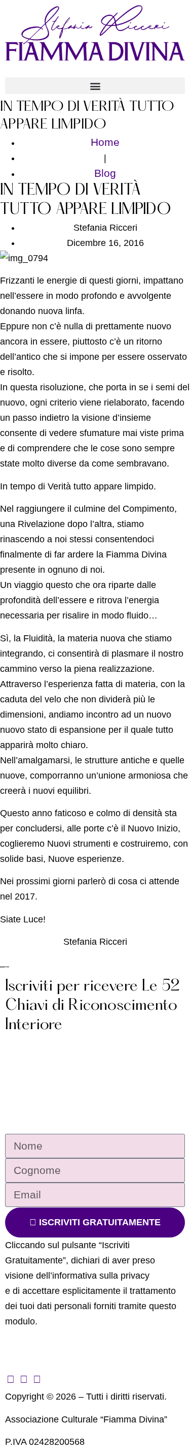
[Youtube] (36, 1379)
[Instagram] (23, 1379)
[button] (95, 85)
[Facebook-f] (10, 1379)
